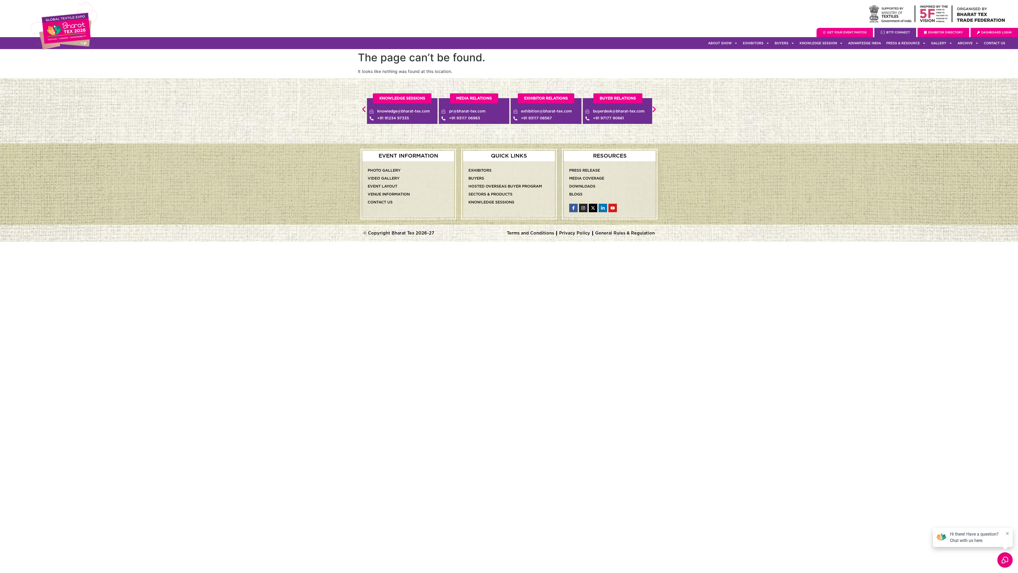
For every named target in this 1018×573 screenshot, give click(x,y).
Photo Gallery (384, 170)
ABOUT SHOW (720, 43)
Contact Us (994, 43)
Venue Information (389, 194)
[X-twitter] (593, 208)
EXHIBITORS (753, 43)
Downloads (582, 186)
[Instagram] (583, 208)
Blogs (575, 194)
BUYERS (781, 43)
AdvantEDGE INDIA (864, 43)
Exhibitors (480, 170)
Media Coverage (586, 178)
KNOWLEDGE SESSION (818, 43)
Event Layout (382, 186)
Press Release (584, 170)
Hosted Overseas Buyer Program (505, 186)
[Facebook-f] (573, 208)
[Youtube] (612, 208)
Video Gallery (384, 178)
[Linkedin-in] (603, 208)
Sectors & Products (490, 194)
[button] (546, 98)
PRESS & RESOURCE (903, 43)
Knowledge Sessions (491, 202)
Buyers (476, 178)
